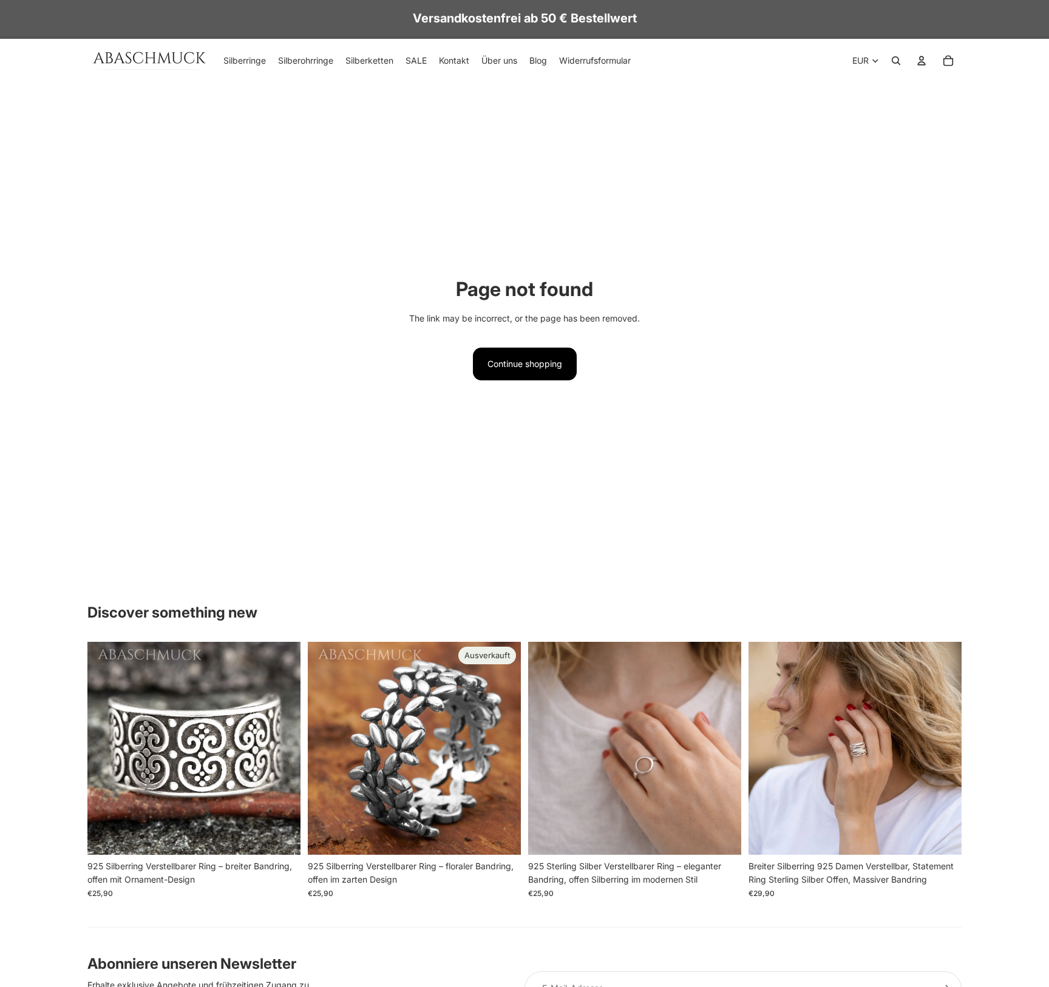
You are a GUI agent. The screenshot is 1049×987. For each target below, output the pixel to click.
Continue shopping (524, 364)
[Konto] (921, 60)
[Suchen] (896, 60)
